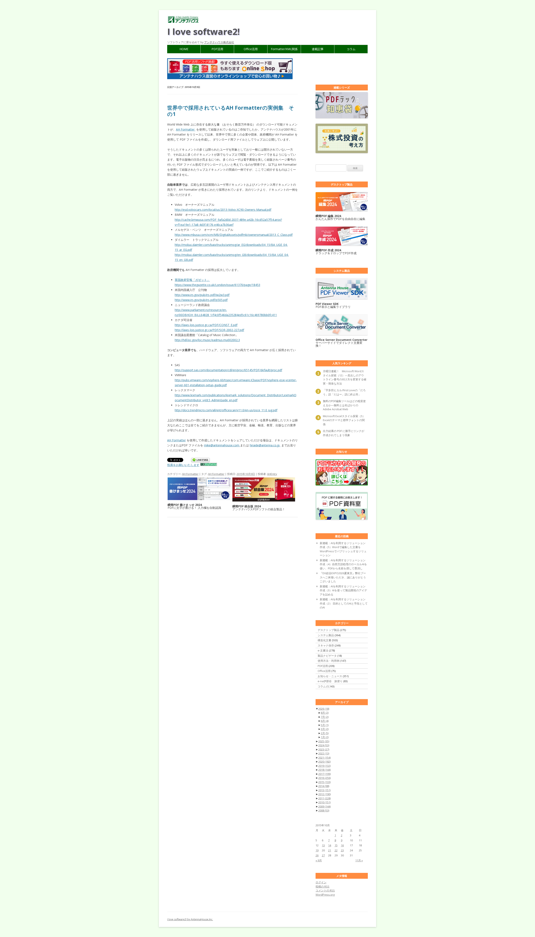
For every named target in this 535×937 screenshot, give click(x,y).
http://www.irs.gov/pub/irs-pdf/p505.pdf (201, 300)
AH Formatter (185, 129)
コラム (351, 49)
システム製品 (326, 635)
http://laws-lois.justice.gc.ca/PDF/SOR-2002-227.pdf (209, 330)
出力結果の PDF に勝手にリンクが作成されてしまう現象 (343, 433)
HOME (184, 49)
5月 (325, 725)
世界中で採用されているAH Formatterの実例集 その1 (230, 110)
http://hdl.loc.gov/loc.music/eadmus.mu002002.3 (207, 340)
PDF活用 (217, 49)
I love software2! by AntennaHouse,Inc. (190, 919)
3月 (325, 729)
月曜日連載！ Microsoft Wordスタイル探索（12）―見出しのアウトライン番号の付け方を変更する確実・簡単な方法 (344, 377)
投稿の (322, 886)
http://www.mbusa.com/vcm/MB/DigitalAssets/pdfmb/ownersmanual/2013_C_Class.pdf (234, 235)
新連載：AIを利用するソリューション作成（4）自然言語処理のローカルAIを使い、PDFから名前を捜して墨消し (343, 564)
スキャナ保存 (326, 645)
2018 (324, 770)
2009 (324, 806)
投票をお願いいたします (183, 465)
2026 (323, 709)
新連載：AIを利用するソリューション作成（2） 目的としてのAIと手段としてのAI (344, 603)
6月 (325, 721)
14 (329, 845)
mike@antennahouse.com (222, 445)
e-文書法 (323, 650)
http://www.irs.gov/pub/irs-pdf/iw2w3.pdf (202, 295)
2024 (323, 745)
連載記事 (318, 49)
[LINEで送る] (200, 460)
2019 (324, 766)
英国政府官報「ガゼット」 (192, 280)
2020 (324, 761)
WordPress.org (325, 894)
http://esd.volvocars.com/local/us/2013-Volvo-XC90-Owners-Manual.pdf (223, 210)
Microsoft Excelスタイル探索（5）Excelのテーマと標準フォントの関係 (344, 420)
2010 (324, 802)
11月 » (359, 860)
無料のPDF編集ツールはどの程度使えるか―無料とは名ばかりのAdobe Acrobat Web (344, 405)
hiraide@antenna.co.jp (265, 445)
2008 (323, 810)
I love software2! (203, 31)
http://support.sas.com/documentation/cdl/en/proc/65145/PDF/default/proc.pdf (228, 370)
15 (336, 845)
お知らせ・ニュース (330, 676)
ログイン (321, 882)
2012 (324, 794)
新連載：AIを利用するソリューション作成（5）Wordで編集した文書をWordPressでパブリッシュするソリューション (343, 549)
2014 (323, 786)
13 (323, 845)
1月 (325, 737)
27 (323, 855)
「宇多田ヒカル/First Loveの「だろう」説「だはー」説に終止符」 (344, 392)
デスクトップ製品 (328, 630)
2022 (323, 753)
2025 (323, 741)
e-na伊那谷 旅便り (330, 681)
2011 (324, 798)
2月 (325, 733)
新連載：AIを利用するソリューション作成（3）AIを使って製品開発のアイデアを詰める (343, 590)
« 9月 (319, 860)
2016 (324, 778)
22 (336, 850)
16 (342, 845)
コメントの (325, 890)
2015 (324, 782)
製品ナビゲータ (327, 656)
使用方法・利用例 (328, 661)
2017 (324, 774)
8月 (325, 713)
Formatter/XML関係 (284, 49)
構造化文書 (324, 640)
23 (342, 850)
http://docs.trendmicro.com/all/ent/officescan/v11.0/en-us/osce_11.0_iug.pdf (226, 410)
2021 (324, 757)
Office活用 (251, 49)
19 (317, 850)
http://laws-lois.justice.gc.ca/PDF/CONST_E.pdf (206, 325)
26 (317, 855)
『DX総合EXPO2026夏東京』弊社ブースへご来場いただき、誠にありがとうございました (343, 577)
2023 (323, 749)
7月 (325, 717)
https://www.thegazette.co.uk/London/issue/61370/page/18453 (217, 285)
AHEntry (272, 474)
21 (329, 850)
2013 (324, 790)
